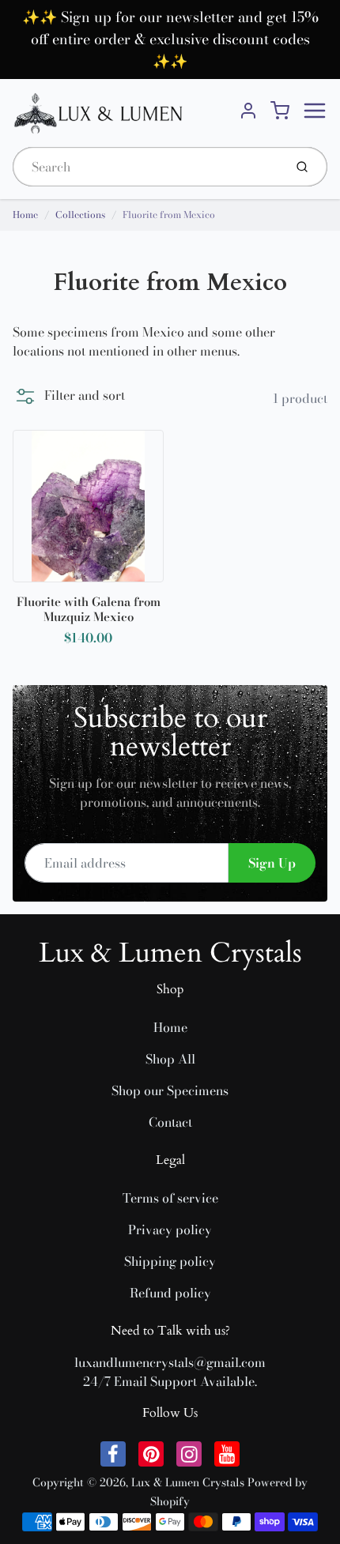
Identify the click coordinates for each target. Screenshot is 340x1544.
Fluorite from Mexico (169, 214)
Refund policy (170, 1292)
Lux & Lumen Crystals (170, 953)
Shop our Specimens (170, 1090)
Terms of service (170, 1197)
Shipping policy (170, 1261)
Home (25, 214)
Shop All (170, 1058)
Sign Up (272, 862)
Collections (80, 214)
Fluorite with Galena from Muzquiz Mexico (89, 609)
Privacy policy (170, 1229)
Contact (170, 1122)
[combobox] (147, 166)
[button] (69, 395)
